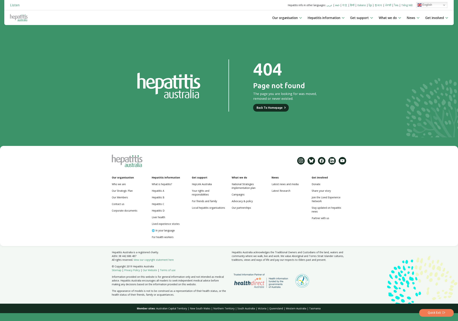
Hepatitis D (158, 210)
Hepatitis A (158, 190)
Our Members (120, 197)
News (275, 177)
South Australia (246, 308)
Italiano (361, 5)
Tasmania (315, 308)
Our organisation (123, 177)
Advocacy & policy (242, 201)
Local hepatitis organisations (208, 207)
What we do (239, 177)
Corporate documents (124, 210)
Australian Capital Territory (171, 308)
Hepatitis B (158, 197)
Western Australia (296, 308)
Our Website (150, 270)
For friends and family (204, 201)
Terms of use (168, 270)
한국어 (378, 5)
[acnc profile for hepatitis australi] (302, 280)
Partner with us (320, 218)
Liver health (158, 217)
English (427, 4)
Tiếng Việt (407, 5)
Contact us (118, 204)
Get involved (320, 177)
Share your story (321, 190)
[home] (139, 17)
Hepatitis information (166, 177)
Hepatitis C (158, 204)
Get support (199, 177)
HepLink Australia (202, 184)
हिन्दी (352, 5)
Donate (316, 184)
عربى (329, 5)
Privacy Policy (132, 270)
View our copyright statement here (154, 259)
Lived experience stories (166, 224)
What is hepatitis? (162, 184)
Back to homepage (269, 107)
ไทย (396, 5)
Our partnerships (241, 207)
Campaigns (238, 194)
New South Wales (200, 308)
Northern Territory (224, 308)
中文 (344, 5)
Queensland (276, 308)
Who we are (119, 184)
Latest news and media (285, 184)
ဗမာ (337, 5)
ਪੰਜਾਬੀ (388, 5)
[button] (287, 18)
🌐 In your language (163, 230)
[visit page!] (301, 161)
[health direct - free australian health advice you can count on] (264, 280)
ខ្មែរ (370, 5)
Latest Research (281, 190)
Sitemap (116, 270)
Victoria (262, 308)
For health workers (163, 237)
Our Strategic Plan (122, 190)
